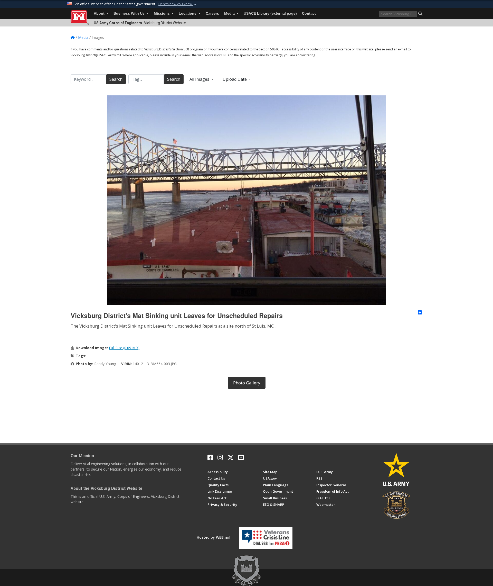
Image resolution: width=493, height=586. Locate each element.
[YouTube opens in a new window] (241, 457)
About (100, 13)
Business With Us (129, 13)
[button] (177, 4)
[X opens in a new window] (230, 457)
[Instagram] (220, 457)
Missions (162, 13)
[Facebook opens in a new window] (210, 457)
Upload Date (235, 79)
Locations (188, 13)
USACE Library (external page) (270, 13)
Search (115, 79)
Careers (212, 13)
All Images (199, 79)
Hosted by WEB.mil (213, 537)
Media (230, 13)
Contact (309, 13)
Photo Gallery (246, 383)
